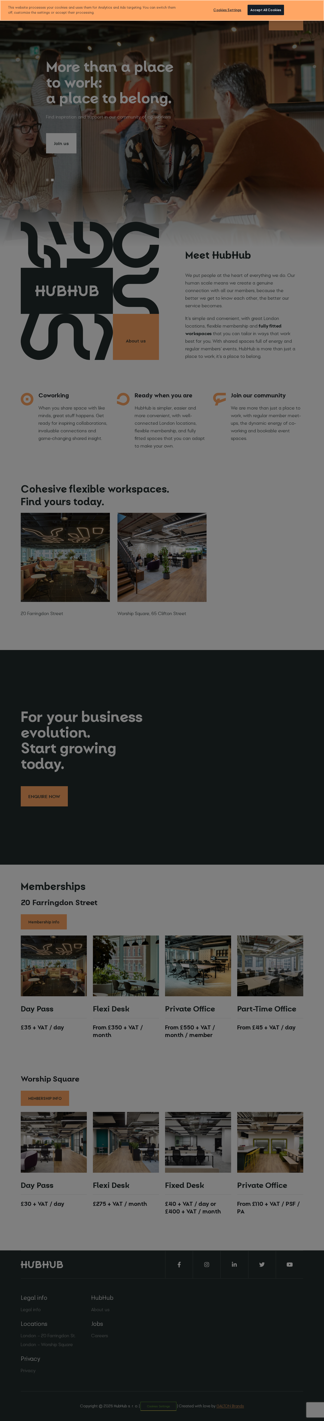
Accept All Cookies (265, 10)
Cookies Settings (227, 10)
